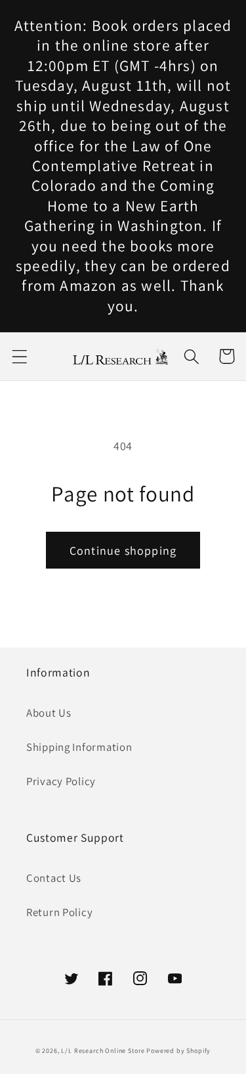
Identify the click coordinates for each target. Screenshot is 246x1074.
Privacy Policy (61, 781)
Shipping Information (79, 747)
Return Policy (59, 912)
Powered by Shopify (178, 1050)
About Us (49, 712)
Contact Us (53, 878)
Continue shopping (123, 550)
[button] (20, 356)
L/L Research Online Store (102, 1050)
